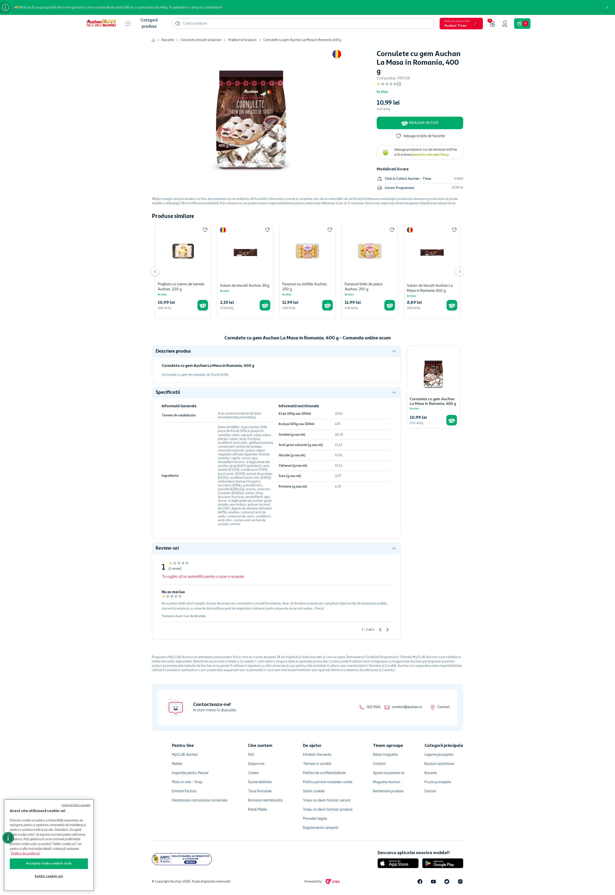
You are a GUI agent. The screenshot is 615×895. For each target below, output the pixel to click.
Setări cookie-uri (49, 876)
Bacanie (168, 40)
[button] (461, 23)
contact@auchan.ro (407, 707)
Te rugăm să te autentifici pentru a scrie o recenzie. (203, 577)
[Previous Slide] (155, 271)
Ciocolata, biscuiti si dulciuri (201, 40)
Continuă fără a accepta (76, 805)
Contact (443, 707)
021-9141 (373, 707)
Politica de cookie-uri (25, 853)
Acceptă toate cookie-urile (49, 863)
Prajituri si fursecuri (242, 40)
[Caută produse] (178, 24)
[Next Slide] (459, 271)
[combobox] (303, 23)
